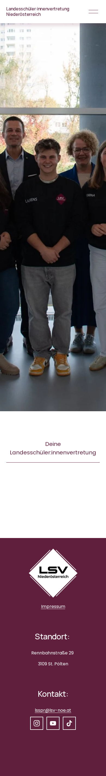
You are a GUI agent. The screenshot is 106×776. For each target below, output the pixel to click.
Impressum (53, 606)
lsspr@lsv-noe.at (53, 710)
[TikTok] (69, 723)
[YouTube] (53, 723)
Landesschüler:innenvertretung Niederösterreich (37, 11)
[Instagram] (36, 723)
